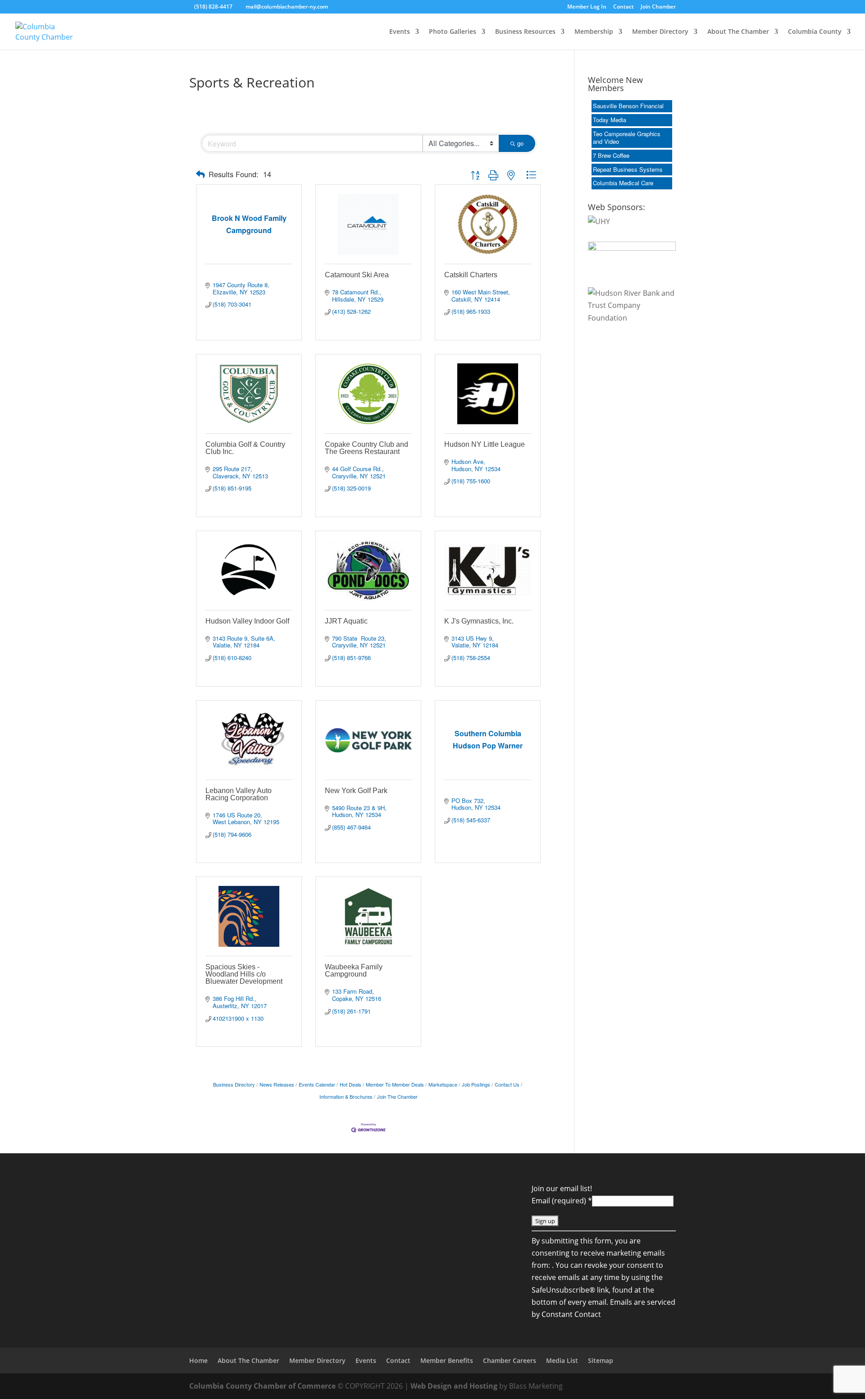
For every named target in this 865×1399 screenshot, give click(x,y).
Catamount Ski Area (357, 275)
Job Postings (476, 1084)
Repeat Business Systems (628, 169)
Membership (593, 32)
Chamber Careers (509, 1360)
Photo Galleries (452, 32)
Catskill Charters (470, 275)
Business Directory (234, 1084)
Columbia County (815, 32)
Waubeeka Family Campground (353, 970)
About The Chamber (738, 32)
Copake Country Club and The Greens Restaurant (366, 447)
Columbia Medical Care (623, 183)
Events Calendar (317, 1084)
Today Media (609, 119)
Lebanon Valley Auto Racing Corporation (238, 794)
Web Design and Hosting (453, 1386)
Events (399, 32)
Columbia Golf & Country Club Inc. (245, 447)
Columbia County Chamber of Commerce (262, 1386)
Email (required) (562, 1201)
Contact (623, 7)
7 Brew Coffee (611, 155)
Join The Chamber (397, 1096)
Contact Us (507, 1084)
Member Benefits (446, 1360)
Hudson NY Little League (484, 444)
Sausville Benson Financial (628, 105)
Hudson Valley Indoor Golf (247, 621)
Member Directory (660, 32)
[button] (200, 174)
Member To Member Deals (395, 1084)
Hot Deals (350, 1084)
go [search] (520, 143)
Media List (562, 1360)
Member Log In (586, 7)
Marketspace (442, 1084)
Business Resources (525, 32)
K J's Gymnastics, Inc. (479, 621)
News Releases (277, 1084)
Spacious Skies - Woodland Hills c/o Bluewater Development (243, 974)
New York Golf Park (356, 790)
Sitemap (600, 1360)
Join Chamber (658, 7)
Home (198, 1360)
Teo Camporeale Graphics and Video (626, 137)
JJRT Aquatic (346, 621)
